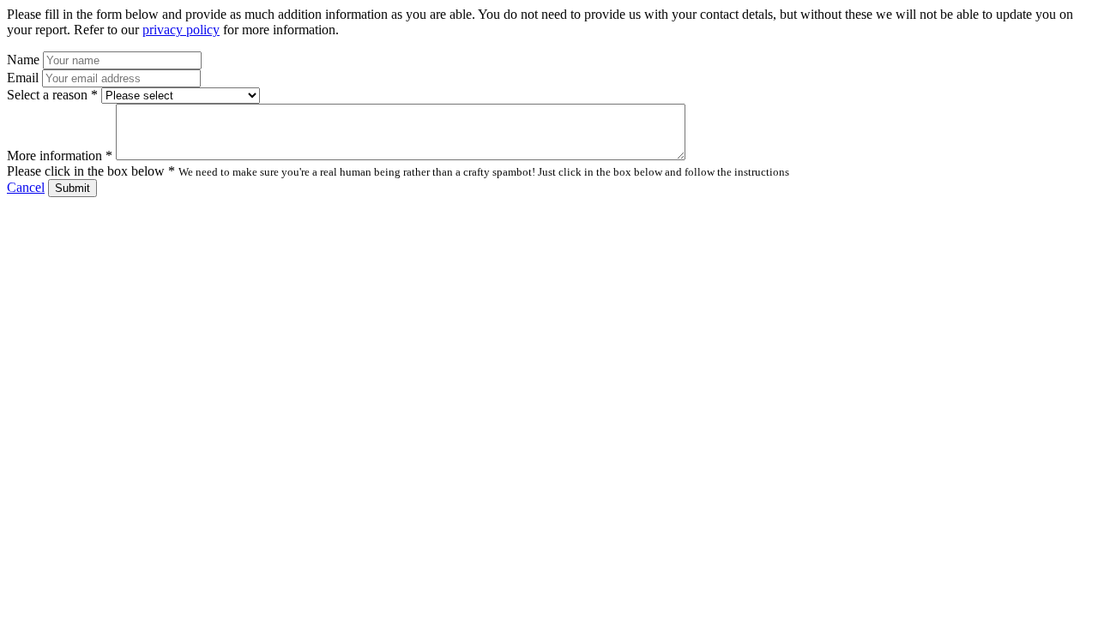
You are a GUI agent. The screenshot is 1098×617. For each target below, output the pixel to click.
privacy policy (181, 29)
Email (23, 77)
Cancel (26, 187)
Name (23, 59)
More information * (59, 155)
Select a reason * (52, 94)
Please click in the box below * (91, 171)
